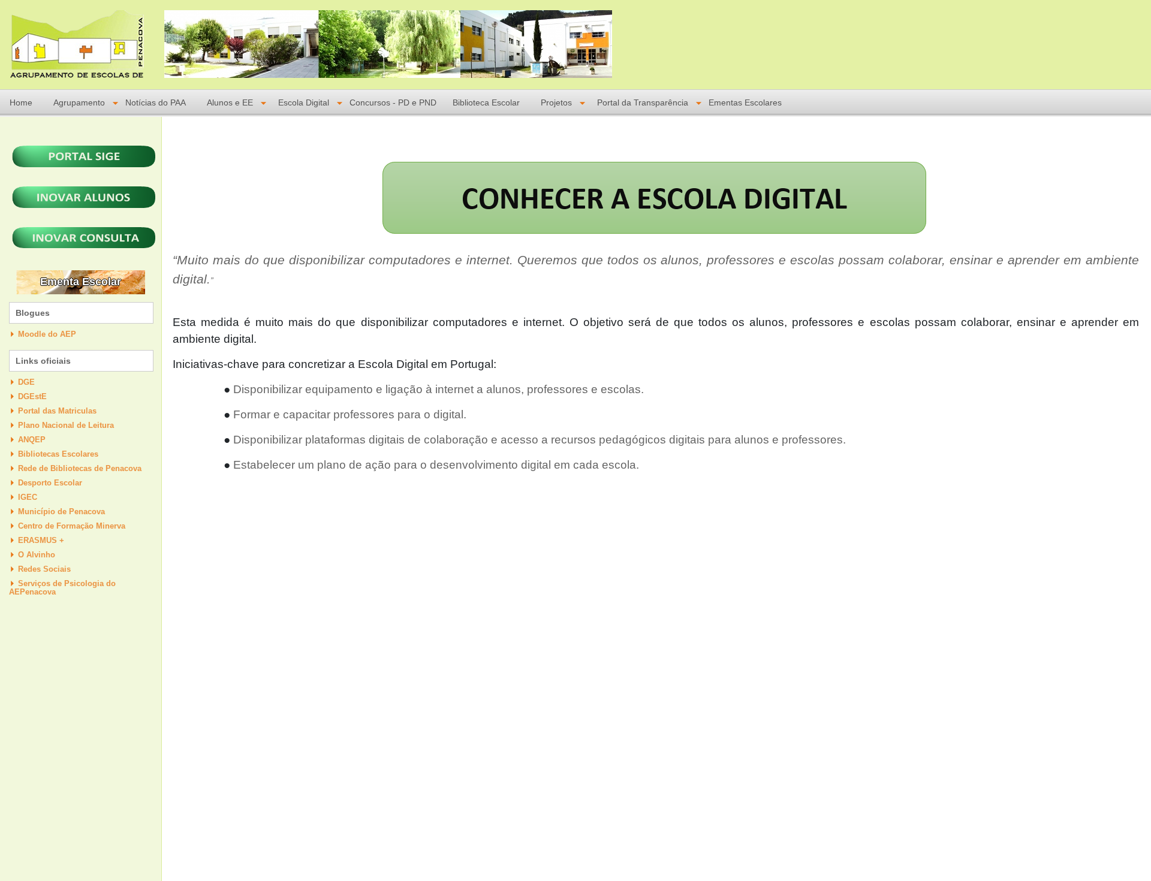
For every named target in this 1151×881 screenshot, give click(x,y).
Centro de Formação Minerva (71, 525)
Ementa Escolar (80, 282)
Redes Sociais (44, 569)
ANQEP (32, 439)
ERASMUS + (41, 540)
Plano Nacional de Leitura (66, 425)
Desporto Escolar (50, 482)
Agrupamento (79, 102)
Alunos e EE (230, 102)
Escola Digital (303, 102)
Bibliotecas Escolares (58, 453)
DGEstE (32, 396)
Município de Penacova (61, 511)
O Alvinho (36, 554)
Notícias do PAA (155, 102)
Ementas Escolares (745, 102)
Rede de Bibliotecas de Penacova (79, 468)
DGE (26, 382)
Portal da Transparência (642, 102)
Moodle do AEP (47, 334)
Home (21, 102)
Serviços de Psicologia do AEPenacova (62, 587)
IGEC (27, 497)
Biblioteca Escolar (486, 102)
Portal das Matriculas (57, 410)
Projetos (556, 102)
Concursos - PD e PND (392, 102)
